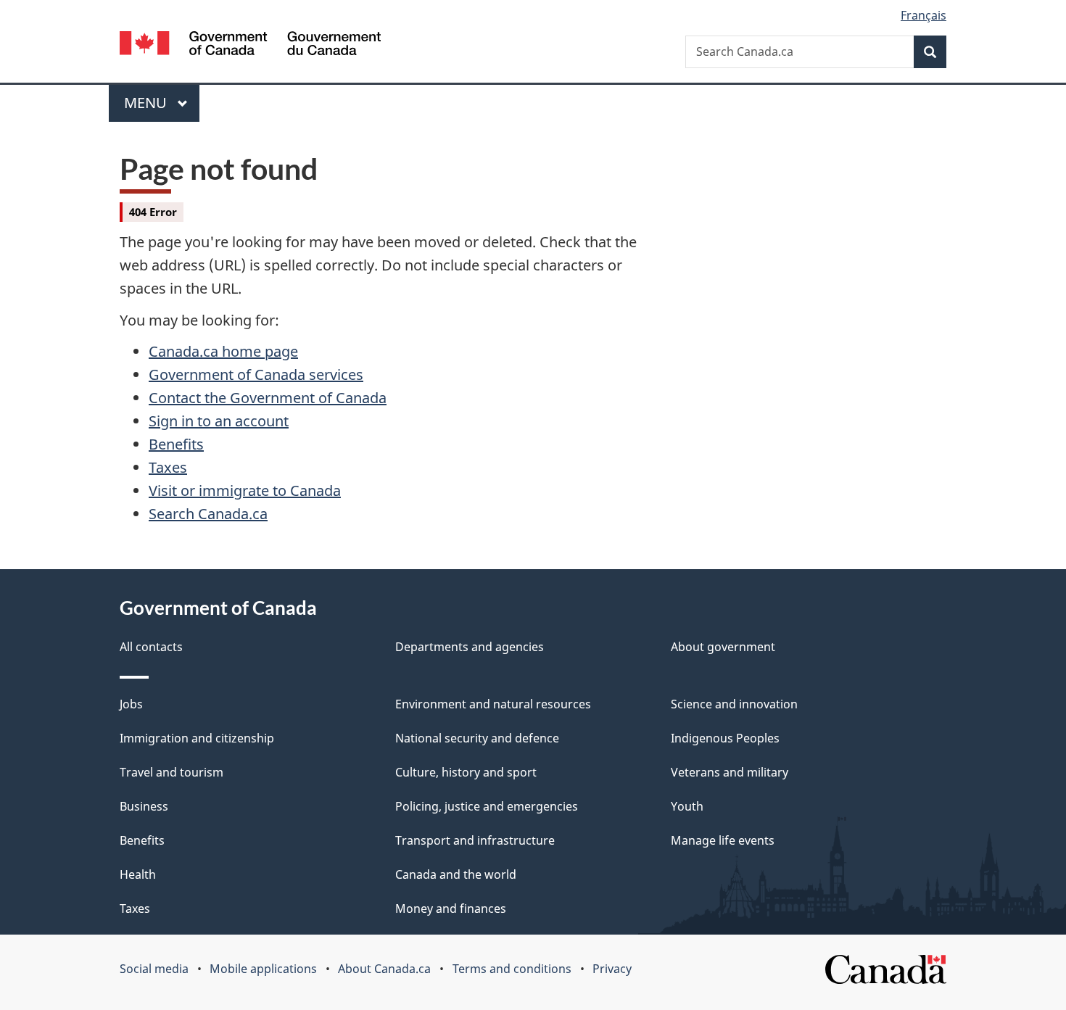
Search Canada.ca (208, 513)
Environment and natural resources (493, 704)
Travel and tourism (171, 772)
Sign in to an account (219, 421)
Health (138, 874)
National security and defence (477, 738)
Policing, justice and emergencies (486, 806)
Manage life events (722, 840)
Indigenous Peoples (725, 738)
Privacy (612, 969)
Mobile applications (263, 969)
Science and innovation (734, 704)
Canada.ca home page (223, 351)
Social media (154, 969)
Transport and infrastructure (475, 840)
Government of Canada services (256, 374)
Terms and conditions (512, 969)
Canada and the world (455, 874)
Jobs (131, 704)
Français (923, 15)
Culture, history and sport (466, 772)
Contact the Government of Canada (268, 397)
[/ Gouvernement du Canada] (250, 45)
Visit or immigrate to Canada (245, 490)
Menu (147, 102)
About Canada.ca (384, 969)
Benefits (176, 444)
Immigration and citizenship (197, 738)
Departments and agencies (469, 647)
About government (723, 647)
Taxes (168, 467)
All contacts (151, 647)
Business (144, 806)
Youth (687, 806)
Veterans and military (729, 772)
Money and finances (450, 908)
